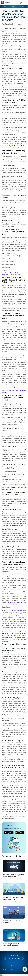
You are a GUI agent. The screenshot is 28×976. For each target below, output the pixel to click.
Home (4, 6)
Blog (13, 6)
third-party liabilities (15, 602)
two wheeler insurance (16, 610)
